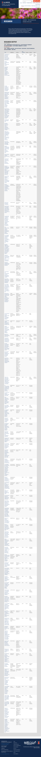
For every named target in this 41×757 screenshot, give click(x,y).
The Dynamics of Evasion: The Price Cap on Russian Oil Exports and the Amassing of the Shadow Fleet (7, 57)
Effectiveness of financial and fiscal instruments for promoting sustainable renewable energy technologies (7, 681)
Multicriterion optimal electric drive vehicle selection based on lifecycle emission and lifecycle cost (7, 534)
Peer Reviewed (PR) (32, 20)
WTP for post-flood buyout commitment (6, 203)
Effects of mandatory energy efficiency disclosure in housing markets (7, 461)
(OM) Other (13, 49)
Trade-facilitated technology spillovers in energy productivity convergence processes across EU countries (7, 690)
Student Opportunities (34, 5)
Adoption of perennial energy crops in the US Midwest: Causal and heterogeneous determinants (7, 258)
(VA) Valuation (24, 48)
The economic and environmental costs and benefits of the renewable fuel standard (7, 274)
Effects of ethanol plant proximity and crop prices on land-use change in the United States (7, 527)
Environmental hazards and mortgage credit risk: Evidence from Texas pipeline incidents (7, 585)
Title (5, 52)
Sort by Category (7, 43)
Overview (25, 20)
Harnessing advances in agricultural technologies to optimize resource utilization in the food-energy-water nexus (7, 454)
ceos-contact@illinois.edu (5, 753)
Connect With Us (37, 7)
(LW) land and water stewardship (26, 44)
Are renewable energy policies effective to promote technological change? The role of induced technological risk (7, 239)
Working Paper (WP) (27, 21)
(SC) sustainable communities (17, 45)
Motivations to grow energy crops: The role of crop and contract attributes (7, 564)
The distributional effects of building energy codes (7, 492)
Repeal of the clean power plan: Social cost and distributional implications (7, 281)
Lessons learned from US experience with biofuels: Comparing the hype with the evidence (7, 316)
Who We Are (24, 2)
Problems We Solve (29, 2)
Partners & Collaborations (36, 2)
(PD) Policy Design (18, 48)
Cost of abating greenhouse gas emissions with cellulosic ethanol (7, 703)
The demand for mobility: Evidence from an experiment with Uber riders (7, 322)
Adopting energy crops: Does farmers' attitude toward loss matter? (7, 440)
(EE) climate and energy (8, 45)
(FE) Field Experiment (7, 49)
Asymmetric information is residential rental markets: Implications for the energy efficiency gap (7, 550)
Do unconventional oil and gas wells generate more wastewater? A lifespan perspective (7, 388)
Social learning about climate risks (7, 120)
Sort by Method (6, 47)
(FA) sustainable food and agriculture (13, 44)
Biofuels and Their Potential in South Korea (7, 335)
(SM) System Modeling (30, 48)
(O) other (25, 45)
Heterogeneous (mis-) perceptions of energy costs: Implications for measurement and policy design (7, 485)
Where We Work (38, 4)
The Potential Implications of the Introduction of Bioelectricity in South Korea (7, 340)
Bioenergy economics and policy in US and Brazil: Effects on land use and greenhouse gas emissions (7, 599)
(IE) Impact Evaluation (10, 48)
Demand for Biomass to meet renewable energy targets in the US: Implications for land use (7, 614)
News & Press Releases (28, 5)
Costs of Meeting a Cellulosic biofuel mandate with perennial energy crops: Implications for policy (7, 606)
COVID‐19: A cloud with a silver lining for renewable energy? (7, 420)
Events (39, 5)
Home (21, 2)
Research (22, 5)
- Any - (5, 44)
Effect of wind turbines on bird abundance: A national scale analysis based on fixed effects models (7, 503)
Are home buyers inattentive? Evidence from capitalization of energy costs (7, 497)
